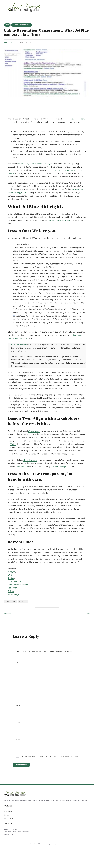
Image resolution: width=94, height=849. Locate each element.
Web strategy (13, 594)
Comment (20, 662)
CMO (7, 25)
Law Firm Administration (21, 25)
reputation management (18, 584)
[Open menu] (84, 8)
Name (18, 705)
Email (18, 722)
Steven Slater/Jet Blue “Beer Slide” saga (34, 163)
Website (18, 739)
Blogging (11, 571)
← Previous (7, 614)
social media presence (62, 466)
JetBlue (11, 578)
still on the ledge (30, 460)
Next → (87, 614)
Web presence (34, 431)
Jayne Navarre (9, 42)
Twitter (13, 444)
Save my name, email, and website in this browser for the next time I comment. (49, 756)
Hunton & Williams (19, 344)
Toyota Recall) (22, 466)
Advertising (10, 602)
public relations (14, 581)
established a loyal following (61, 220)
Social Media (13, 587)
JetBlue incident (78, 118)
